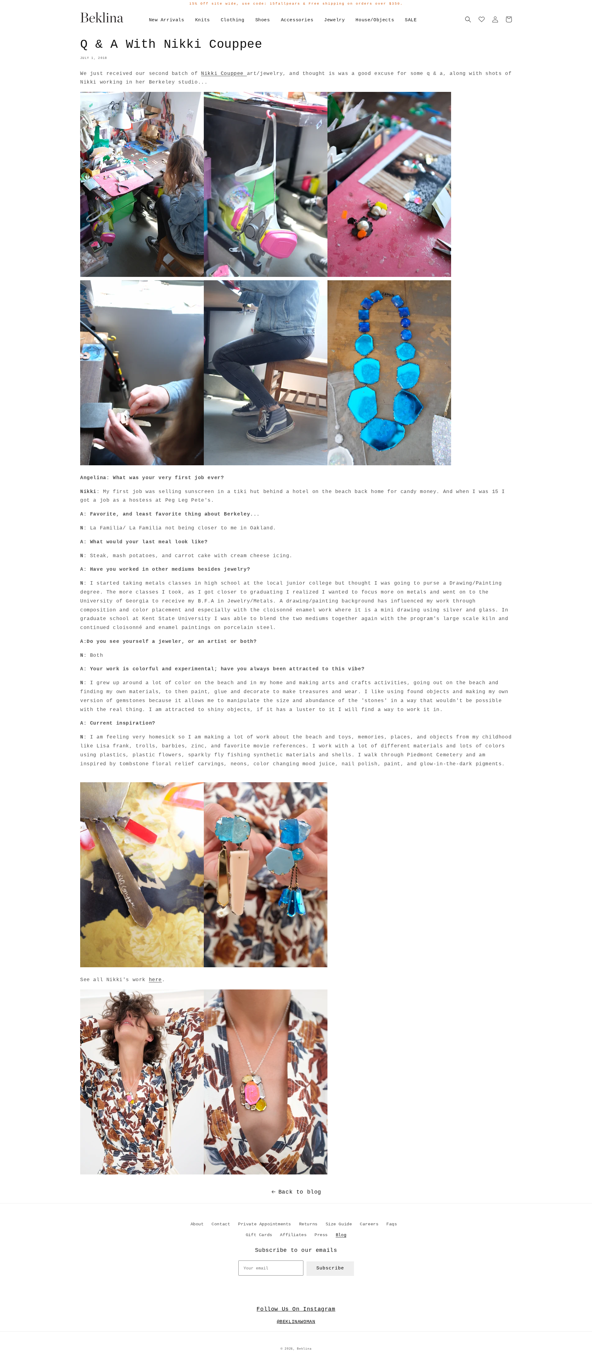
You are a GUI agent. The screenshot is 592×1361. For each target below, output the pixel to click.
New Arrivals (166, 20)
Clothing (233, 20)
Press (321, 1234)
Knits (202, 20)
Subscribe (330, 1268)
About (197, 1224)
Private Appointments (264, 1224)
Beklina (304, 1349)
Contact (221, 1224)
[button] (468, 19)
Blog (341, 1234)
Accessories (297, 20)
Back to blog (299, 1192)
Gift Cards (259, 1234)
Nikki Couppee (224, 73)
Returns (308, 1224)
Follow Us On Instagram (296, 1309)
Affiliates (293, 1234)
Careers (369, 1224)
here (155, 980)
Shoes (262, 20)
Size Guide (339, 1224)
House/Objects (375, 20)
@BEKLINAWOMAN (296, 1322)
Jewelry (334, 20)
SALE (411, 20)
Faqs (391, 1224)
